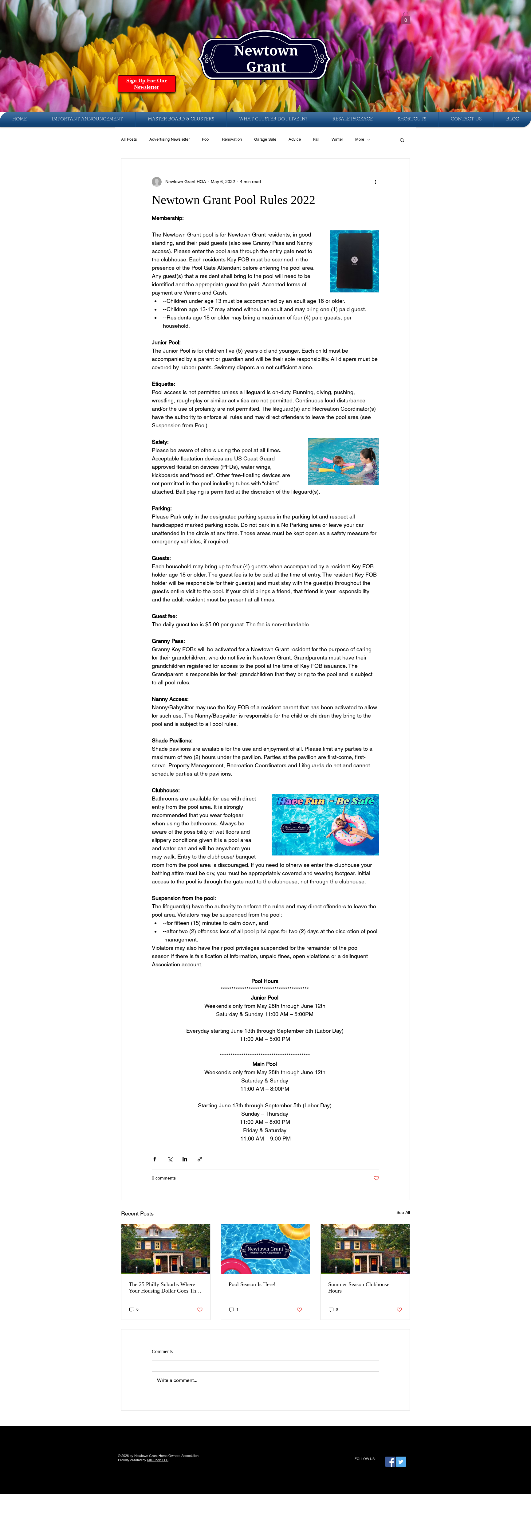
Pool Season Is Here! (252, 1284)
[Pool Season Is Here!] (265, 1249)
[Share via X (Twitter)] (170, 1159)
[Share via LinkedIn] (185, 1159)
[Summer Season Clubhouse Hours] (365, 1249)
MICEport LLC (157, 1460)
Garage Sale (265, 139)
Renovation (232, 139)
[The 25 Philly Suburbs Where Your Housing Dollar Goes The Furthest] (165, 1249)
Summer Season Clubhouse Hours (358, 1287)
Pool (206, 139)
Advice (295, 139)
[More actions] (375, 182)
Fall (316, 139)
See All (403, 1212)
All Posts (129, 139)
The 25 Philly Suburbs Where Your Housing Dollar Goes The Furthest (164, 1287)
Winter (337, 139)
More (359, 139)
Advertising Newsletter (169, 139)
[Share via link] (200, 1159)
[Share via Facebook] (155, 1159)
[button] (405, 18)
